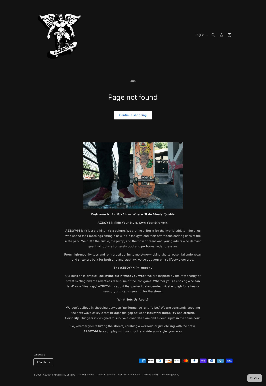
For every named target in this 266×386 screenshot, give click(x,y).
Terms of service (106, 374)
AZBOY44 (48, 375)
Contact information (129, 374)
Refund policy (151, 374)
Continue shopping (133, 115)
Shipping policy (170, 374)
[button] (213, 35)
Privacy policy (86, 374)
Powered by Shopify (64, 375)
